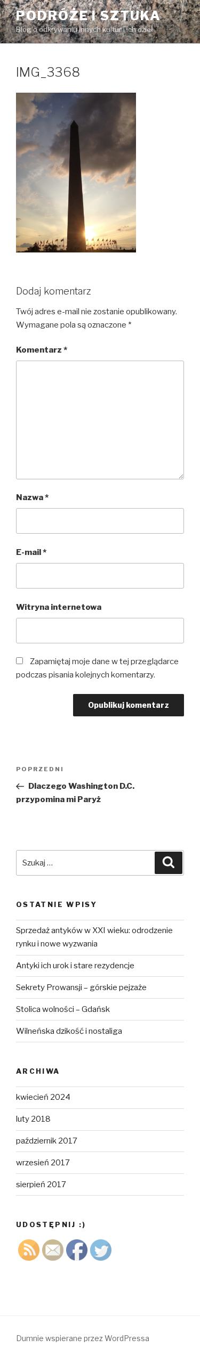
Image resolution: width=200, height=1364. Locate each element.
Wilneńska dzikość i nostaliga (69, 1031)
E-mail (31, 552)
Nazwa (32, 497)
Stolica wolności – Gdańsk (63, 1009)
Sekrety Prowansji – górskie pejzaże (81, 987)
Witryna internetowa (58, 607)
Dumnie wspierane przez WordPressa (82, 1338)
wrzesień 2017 (43, 1162)
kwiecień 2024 (43, 1097)
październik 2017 (46, 1141)
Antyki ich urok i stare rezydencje (75, 965)
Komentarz (41, 350)
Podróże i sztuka (88, 15)
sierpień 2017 (41, 1184)
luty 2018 (33, 1119)
